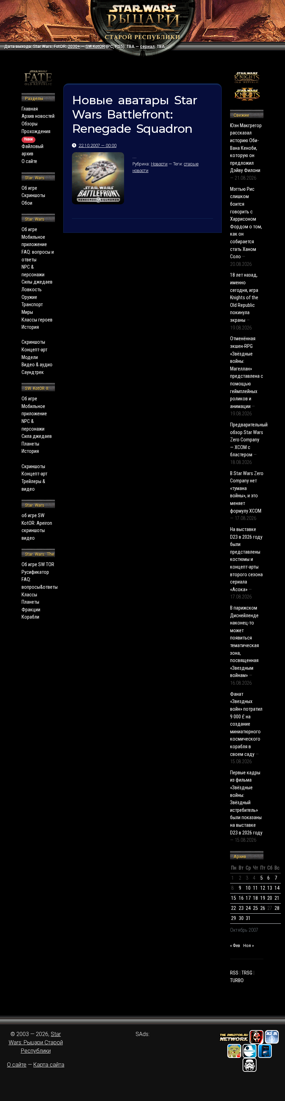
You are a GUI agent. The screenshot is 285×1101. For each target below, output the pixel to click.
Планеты (30, 444)
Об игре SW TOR (38, 565)
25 (255, 908)
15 (233, 898)
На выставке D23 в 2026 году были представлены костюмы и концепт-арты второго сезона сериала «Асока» (246, 560)
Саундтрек (33, 372)
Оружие (29, 297)
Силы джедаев (37, 282)
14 (277, 888)
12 (262, 888)
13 (269, 888)
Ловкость (32, 290)
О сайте (29, 161)
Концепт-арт (34, 350)
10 (248, 888)
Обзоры (30, 124)
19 (262, 898)
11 (255, 888)
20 (269, 898)
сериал (147, 46)
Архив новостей (38, 116)
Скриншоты (33, 195)
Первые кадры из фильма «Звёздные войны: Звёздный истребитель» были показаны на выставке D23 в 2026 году (246, 803)
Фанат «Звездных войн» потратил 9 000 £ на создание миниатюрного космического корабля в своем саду (246, 724)
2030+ (74, 46)
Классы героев (37, 320)
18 (255, 898)
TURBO (237, 981)
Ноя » (248, 945)
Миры (27, 312)
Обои (27, 203)
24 (248, 908)
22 (233, 908)
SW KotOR (95, 46)
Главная (30, 109)
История (30, 327)
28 (277, 908)
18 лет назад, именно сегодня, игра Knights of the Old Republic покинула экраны (244, 297)
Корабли (30, 617)
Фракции (31, 610)
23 (241, 908)
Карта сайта (48, 1064)
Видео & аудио (37, 365)
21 (277, 898)
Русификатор (35, 572)
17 (248, 898)
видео (28, 538)
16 (241, 898)
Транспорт (32, 305)
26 (262, 908)
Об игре (29, 188)
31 (248, 918)
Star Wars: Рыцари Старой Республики (36, 1042)
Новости (159, 163)
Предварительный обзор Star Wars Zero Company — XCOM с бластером (249, 440)
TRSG (247, 973)
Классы (29, 595)
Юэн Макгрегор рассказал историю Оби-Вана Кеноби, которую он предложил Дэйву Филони (246, 148)
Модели (30, 357)
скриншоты (33, 530)
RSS (234, 973)
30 (241, 918)
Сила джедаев (37, 436)
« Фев (235, 945)
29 (233, 918)
